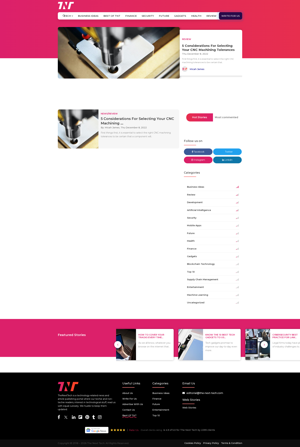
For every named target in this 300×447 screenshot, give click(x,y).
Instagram (199, 159)
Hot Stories (199, 117)
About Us (127, 393)
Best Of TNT (111, 15)
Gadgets (180, 15)
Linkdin (228, 159)
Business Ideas (88, 15)
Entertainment (160, 409)
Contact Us (128, 409)
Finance (131, 15)
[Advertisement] (150, 95)
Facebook (198, 151)
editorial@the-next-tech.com (204, 393)
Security (148, 15)
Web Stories (189, 407)
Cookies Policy (192, 443)
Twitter (228, 151)
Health (196, 15)
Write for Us (230, 15)
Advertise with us (132, 404)
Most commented (226, 117)
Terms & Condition (231, 443)
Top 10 (156, 415)
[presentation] (117, 344)
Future (164, 15)
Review (211, 15)
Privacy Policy (211, 443)
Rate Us (133, 430)
